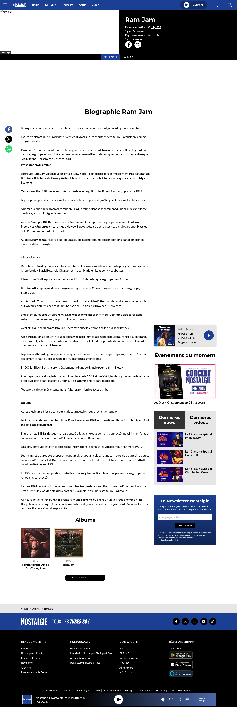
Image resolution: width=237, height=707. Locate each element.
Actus (82, 5)
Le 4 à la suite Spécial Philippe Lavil (198, 435)
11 (152, 27)
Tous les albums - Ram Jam (85, 577)
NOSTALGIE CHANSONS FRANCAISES (186, 335)
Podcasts (67, 5)
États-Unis (153, 35)
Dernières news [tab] (169, 420)
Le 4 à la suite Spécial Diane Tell (198, 453)
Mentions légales (82, 690)
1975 (158, 27)
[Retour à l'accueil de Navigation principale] (19, 5)
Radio (35, 5)
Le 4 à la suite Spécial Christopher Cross (198, 470)
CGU (97, 690)
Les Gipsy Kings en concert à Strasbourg (179, 402)
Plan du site (52, 690)
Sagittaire (138, 31)
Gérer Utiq (161, 690)
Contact (66, 690)
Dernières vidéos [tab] (200, 420)
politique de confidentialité (168, 540)
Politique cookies (112, 690)
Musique (50, 5)
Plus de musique (202, 699)
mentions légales (185, 537)
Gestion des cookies (181, 690)
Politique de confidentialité (138, 690)
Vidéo (95, 5)
